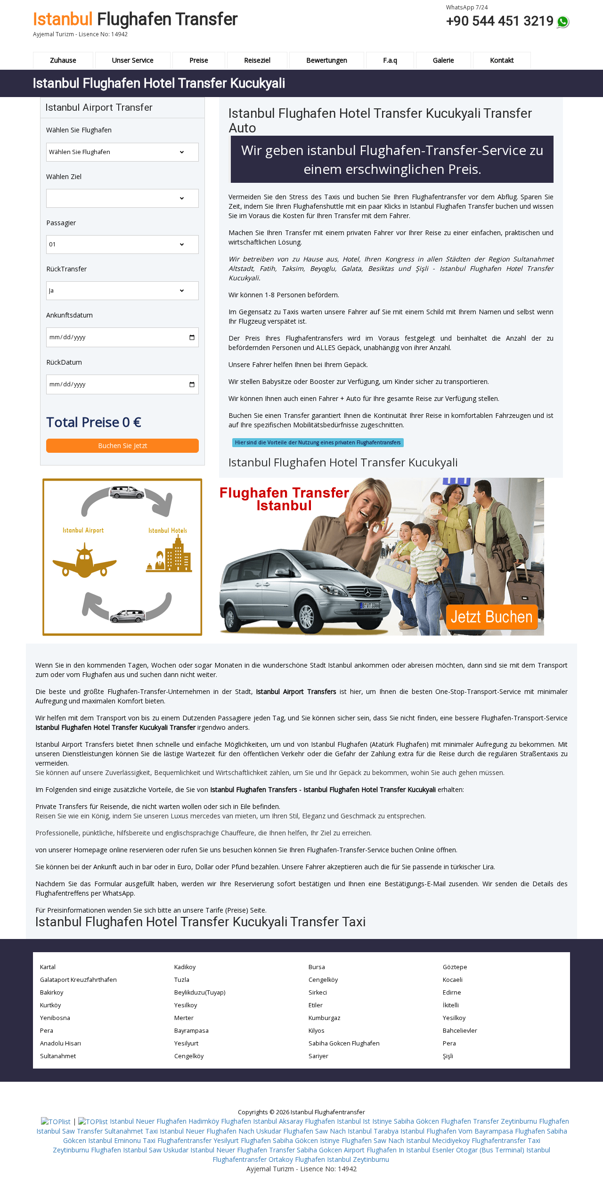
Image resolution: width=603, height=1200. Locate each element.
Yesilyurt (186, 1043)
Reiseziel (257, 60)
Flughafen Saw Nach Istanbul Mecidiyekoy (406, 1140)
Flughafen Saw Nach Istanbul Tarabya (341, 1131)
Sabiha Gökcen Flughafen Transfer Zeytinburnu (465, 1121)
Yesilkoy (185, 1005)
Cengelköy (189, 1056)
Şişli (448, 1056)
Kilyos (317, 1031)
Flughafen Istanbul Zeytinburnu (342, 1159)
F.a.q (390, 60)
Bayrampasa (191, 1031)
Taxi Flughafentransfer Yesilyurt (191, 1140)
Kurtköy (50, 1005)
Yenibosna (55, 1018)
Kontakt (502, 60)
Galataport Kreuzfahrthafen (78, 980)
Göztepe (455, 967)
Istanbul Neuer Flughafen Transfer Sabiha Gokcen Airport (277, 1149)
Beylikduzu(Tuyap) (199, 992)
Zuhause (63, 60)
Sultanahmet (58, 1056)
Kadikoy (185, 967)
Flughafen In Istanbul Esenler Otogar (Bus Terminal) (445, 1149)
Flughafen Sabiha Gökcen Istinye (290, 1140)
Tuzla (181, 980)
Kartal (48, 967)
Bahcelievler (460, 1031)
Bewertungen (326, 60)
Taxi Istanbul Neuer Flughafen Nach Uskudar (213, 1131)
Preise (198, 60)
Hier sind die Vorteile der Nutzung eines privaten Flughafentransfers (317, 442)
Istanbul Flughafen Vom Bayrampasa (456, 1131)
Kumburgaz (325, 1018)
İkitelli (451, 1005)
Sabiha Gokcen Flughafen (344, 1043)
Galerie (443, 60)
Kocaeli (453, 980)
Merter (184, 1018)
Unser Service (133, 60)
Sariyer (318, 1056)
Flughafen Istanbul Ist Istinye (348, 1121)
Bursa (317, 967)
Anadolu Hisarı (60, 1043)
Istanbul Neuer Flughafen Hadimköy (164, 1121)
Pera (46, 1031)
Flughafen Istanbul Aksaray (262, 1121)
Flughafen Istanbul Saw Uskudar (139, 1149)
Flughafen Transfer (135, 19)
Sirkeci (318, 992)
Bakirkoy (51, 992)
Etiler (316, 1005)
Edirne (452, 992)
